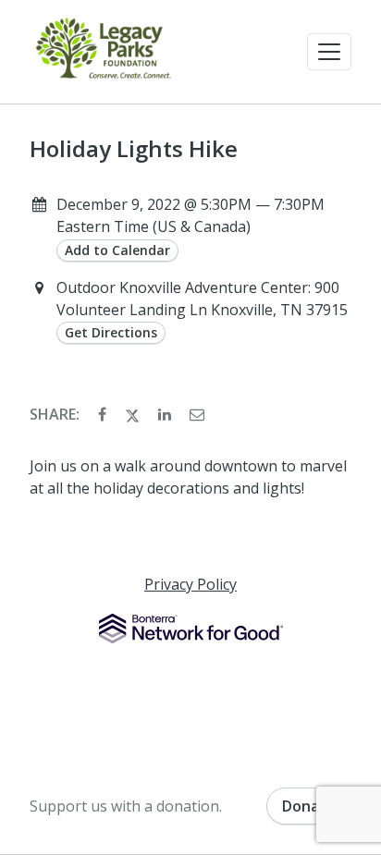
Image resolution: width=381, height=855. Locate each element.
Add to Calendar (117, 250)
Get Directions (111, 332)
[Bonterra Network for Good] (191, 628)
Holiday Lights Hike (134, 149)
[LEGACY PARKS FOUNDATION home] (104, 52)
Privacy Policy (190, 584)
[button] (329, 51)
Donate (309, 806)
